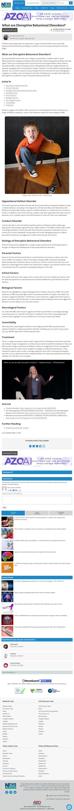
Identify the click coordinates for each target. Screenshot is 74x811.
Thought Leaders (8, 719)
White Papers (7, 716)
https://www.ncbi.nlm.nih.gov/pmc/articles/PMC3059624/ (45, 413)
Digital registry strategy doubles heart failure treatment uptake (34, 592)
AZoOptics (41, 758)
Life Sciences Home (33, 3)
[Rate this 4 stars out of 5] (40, 446)
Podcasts (5, 739)
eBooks (5, 734)
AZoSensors (42, 763)
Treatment (9, 105)
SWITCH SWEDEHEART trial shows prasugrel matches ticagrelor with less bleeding (40, 615)
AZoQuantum (42, 768)
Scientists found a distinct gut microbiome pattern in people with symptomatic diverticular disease (39, 518)
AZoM (40, 751)
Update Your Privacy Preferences (59, 795)
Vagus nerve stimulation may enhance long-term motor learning (35, 552)
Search (5, 756)
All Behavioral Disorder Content (17, 428)
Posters (5, 736)
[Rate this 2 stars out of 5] (33, 446)
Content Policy (7, 773)
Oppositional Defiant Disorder (17, 86)
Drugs (5, 731)
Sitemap (5, 761)
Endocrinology (15, 663)
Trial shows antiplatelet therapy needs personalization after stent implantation (39, 627)
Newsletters (6, 758)
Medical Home (19, 3)
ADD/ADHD (14, 644)
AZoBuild (41, 771)
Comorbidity (10, 103)
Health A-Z (6, 714)
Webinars (41, 724)
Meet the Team (7, 753)
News (4, 711)
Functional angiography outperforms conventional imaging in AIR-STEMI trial (39, 581)
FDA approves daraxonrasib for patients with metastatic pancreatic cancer (38, 604)
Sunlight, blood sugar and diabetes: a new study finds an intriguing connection (39, 540)
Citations (7, 472)
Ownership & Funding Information (14, 776)
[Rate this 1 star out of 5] (30, 446)
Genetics (13, 654)
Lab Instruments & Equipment (48, 711)
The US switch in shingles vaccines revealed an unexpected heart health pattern (40, 529)
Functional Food (8, 709)
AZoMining (41, 766)
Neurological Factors (13, 100)
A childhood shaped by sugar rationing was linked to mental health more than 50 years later (42, 564)
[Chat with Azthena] (69, 807)
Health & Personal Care (10, 726)
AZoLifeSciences (43, 773)
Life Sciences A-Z (43, 714)
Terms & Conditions (9, 768)
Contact (5, 766)
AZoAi (40, 776)
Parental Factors (12, 93)
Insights (5, 721)
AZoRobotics (42, 761)
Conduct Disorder (12, 88)
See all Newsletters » (9, 672)
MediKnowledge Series (10, 724)
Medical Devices (8, 729)
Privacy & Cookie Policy (10, 771)
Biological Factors (12, 98)
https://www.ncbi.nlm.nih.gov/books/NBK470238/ (38, 408)
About (5, 751)
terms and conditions (34, 786)
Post (4, 507)
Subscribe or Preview (17, 646)
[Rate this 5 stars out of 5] (43, 446)
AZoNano (41, 753)
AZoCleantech (42, 756)
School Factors (11, 95)
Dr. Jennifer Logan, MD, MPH (25, 38)
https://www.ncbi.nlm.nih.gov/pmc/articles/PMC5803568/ (26, 418)
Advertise (6, 763)
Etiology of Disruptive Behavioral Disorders (21, 90)
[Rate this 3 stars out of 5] (37, 446)
